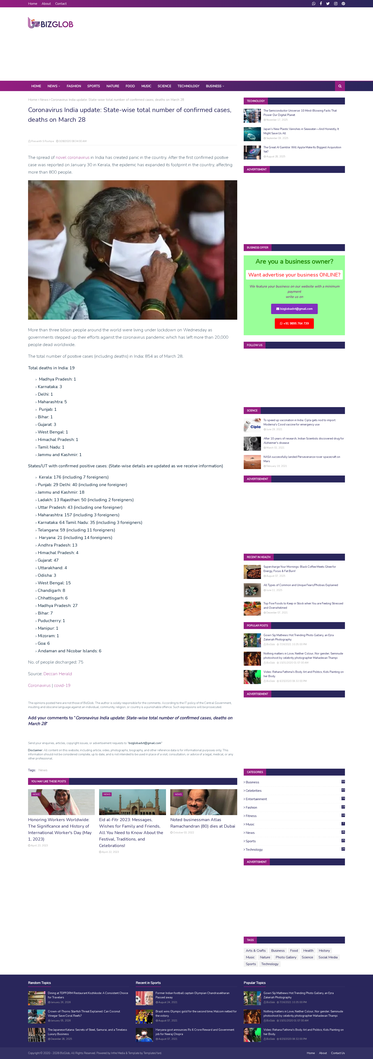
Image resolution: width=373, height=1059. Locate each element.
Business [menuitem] (213, 86)
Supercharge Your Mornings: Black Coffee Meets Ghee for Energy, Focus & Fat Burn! (300, 569)
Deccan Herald (57, 674)
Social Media (328, 957)
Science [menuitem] (164, 86)
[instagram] (335, 3)
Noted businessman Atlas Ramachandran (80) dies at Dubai (202, 823)
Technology (295, 849)
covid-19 (62, 685)
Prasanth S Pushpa (42, 141)
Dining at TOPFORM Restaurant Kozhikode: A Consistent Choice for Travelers (88, 995)
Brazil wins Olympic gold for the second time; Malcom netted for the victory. (196, 1014)
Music (295, 824)
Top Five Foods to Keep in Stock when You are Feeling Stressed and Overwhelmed (303, 606)
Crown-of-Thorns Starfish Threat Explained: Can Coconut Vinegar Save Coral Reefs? (84, 1014)
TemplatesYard (152, 1053)
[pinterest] (343, 3)
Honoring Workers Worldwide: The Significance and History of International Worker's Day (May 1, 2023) (60, 829)
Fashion (295, 807)
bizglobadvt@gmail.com (296, 309)
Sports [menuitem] (93, 86)
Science (307, 957)
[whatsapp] (313, 3)
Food (294, 950)
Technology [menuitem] (188, 86)
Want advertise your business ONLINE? (294, 274)
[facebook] (321, 3)
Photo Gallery (286, 957)
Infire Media (118, 1053)
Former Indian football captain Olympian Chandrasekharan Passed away (192, 995)
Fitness (295, 816)
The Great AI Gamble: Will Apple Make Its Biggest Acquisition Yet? (302, 149)
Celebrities (295, 790)
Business (295, 782)
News (44, 100)
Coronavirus (39, 685)
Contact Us (338, 1053)
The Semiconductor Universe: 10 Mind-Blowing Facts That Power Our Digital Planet (300, 113)
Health (308, 950)
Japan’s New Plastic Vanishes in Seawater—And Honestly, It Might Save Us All (301, 131)
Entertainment (295, 799)
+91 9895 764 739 (296, 323)
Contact (61, 4)
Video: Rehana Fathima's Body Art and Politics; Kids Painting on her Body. (304, 674)
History (324, 950)
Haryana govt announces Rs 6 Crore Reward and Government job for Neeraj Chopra (195, 1032)
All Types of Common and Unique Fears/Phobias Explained (301, 585)
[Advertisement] (266, 44)
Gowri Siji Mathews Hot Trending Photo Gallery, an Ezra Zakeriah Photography (299, 637)
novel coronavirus (73, 157)
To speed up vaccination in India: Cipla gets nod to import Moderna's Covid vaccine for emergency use (299, 422)
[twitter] (328, 3)
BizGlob (270, 644)
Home (32, 4)
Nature (265, 957)
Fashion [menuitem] (74, 86)
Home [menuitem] (36, 86)
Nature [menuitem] (112, 86)
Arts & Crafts (256, 950)
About (46, 4)
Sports (295, 841)
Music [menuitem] (146, 86)
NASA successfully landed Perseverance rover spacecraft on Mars (302, 459)
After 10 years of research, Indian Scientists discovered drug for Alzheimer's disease (304, 441)
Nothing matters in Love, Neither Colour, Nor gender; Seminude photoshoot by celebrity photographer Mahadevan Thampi (303, 656)
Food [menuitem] (130, 86)
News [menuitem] (52, 86)
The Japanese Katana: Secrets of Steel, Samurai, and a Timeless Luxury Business (87, 1032)
